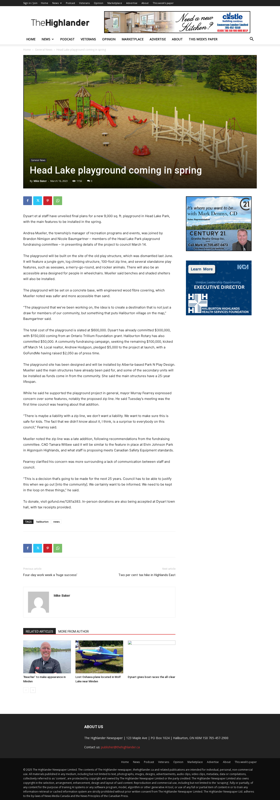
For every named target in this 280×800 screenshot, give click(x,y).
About (145, 3)
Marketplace (114, 3)
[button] (251, 39)
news (56, 521)
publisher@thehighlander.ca (120, 747)
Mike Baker (40, 181)
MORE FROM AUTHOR (73, 631)
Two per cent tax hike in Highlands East (146, 575)
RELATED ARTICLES (39, 631)
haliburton (42, 521)
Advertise (131, 3)
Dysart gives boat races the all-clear (151, 677)
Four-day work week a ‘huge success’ (50, 575)
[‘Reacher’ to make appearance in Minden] (47, 656)
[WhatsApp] (57, 200)
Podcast (70, 3)
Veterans (84, 3)
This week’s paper (163, 3)
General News (43, 49)
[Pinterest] (47, 200)
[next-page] (33, 690)
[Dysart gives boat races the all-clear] (151, 656)
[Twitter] (37, 200)
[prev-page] (26, 690)
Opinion (98, 3)
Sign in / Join (30, 3)
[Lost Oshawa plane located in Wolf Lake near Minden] (99, 656)
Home (44, 3)
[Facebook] (27, 200)
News (55, 3)
